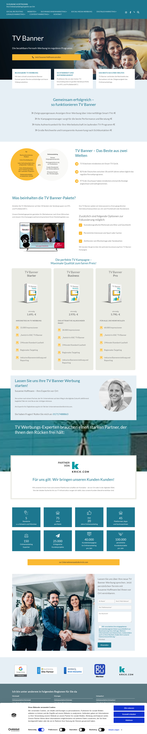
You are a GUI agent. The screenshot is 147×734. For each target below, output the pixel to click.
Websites (31, 11)
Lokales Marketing (15, 14)
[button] (46, 57)
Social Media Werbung (81, 11)
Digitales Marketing (106, 11)
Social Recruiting (14, 11)
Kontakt (58, 14)
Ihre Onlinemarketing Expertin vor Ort (20, 6)
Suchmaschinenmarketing (53, 11)
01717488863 (60, 414)
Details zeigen (114, 730)
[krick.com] (73, 467)
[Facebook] (130, 12)
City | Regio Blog (21, 703)
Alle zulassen (129, 708)
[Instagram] (126, 12)
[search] (138, 12)
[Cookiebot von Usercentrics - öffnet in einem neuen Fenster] (14, 729)
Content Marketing (39, 14)
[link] (33, 11)
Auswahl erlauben (129, 714)
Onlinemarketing (21, 700)
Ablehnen (129, 720)
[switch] (62, 729)
